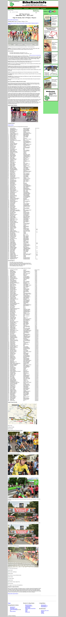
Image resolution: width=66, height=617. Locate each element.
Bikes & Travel (27, 607)
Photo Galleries (43, 606)
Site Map (42, 613)
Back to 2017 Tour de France (13, 19)
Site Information (43, 8)
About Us (42, 611)
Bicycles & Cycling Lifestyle (35, 8)
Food (26, 611)
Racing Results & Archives (18, 8)
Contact (42, 612)
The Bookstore (27, 606)
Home (11, 8)
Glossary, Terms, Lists (45, 610)
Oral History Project (44, 605)
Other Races (12, 607)
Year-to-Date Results (13, 608)
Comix (26, 610)
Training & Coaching (28, 605)
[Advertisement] (50, 107)
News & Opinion (13, 611)
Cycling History (26, 8)
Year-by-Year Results (14, 609)
